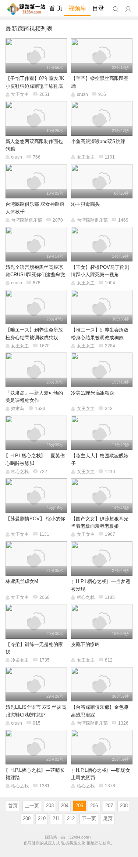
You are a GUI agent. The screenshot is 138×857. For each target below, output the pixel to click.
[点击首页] (26, 9)
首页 (13, 805)
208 (124, 805)
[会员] (128, 9)
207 (109, 805)
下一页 (89, 818)
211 (56, 818)
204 (64, 805)
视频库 (77, 8)
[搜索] (115, 9)
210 (42, 818)
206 (94, 805)
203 (50, 805)
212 (71, 818)
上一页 (32, 805)
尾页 (108, 818)
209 (27, 818)
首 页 (56, 8)
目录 (98, 8)
